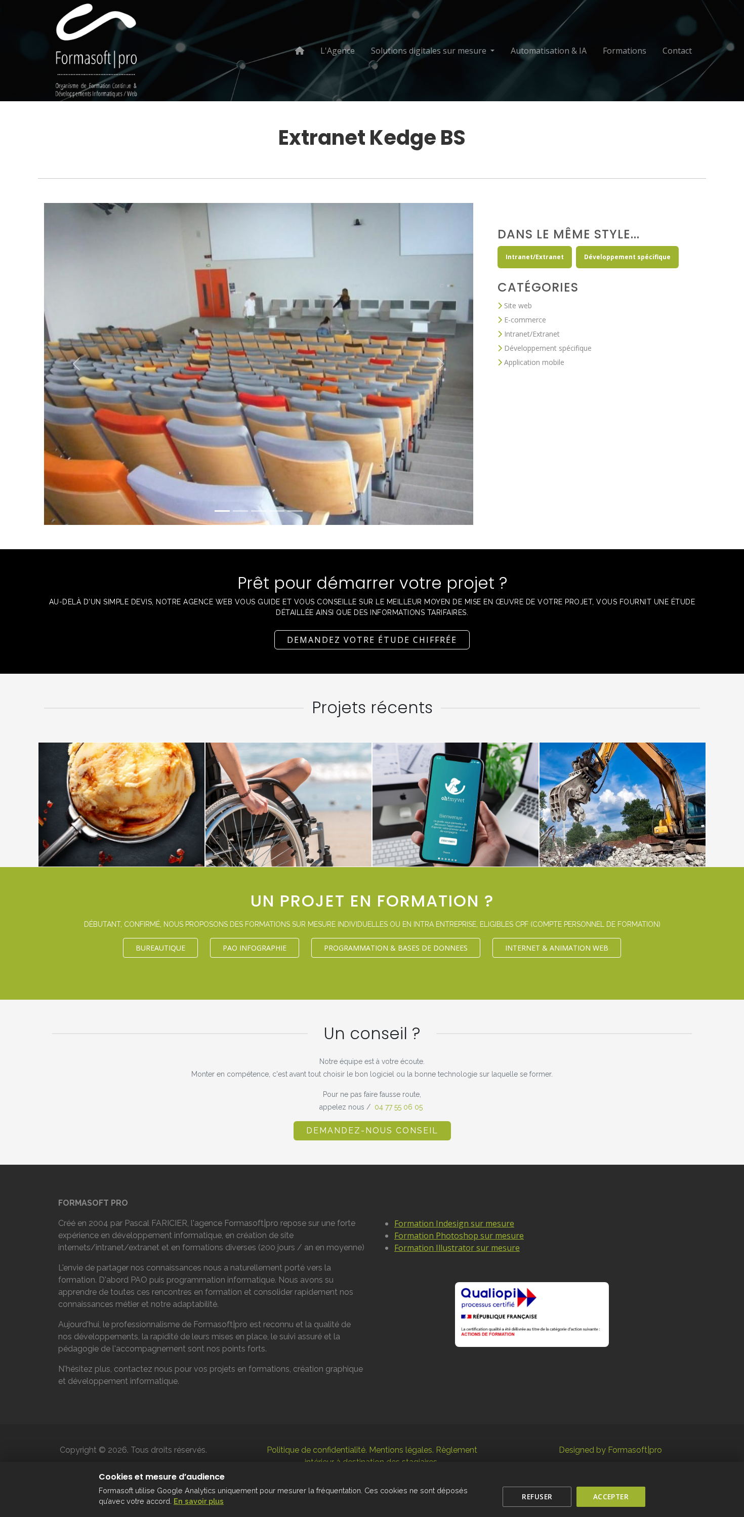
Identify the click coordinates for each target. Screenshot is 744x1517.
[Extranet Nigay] (187, 849)
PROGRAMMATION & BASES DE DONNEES (396, 948)
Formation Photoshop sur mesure (459, 1235)
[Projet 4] (276, 511)
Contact (677, 50)
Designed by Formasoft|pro (610, 1450)
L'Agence (337, 50)
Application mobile (533, 362)
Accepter (611, 1496)
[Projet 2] (240, 511)
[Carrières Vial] (688, 849)
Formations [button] (624, 50)
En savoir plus (199, 1501)
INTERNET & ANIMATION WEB (556, 948)
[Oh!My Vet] (521, 849)
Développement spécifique (627, 257)
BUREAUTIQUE (160, 948)
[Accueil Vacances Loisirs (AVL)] (354, 849)
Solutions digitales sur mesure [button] (429, 50)
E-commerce (524, 319)
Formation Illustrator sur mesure (457, 1247)
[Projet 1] (222, 511)
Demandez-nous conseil (372, 1130)
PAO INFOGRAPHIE (254, 948)
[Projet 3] (258, 511)
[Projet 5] (295, 511)
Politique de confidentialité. (317, 1450)
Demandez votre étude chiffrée (372, 639)
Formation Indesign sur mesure (454, 1223)
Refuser (537, 1496)
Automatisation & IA (549, 50)
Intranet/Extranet (535, 257)
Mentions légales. (401, 1450)
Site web (517, 305)
